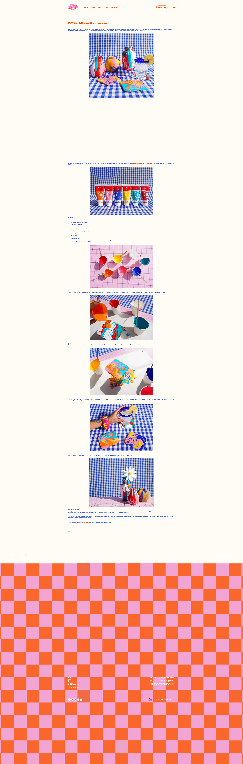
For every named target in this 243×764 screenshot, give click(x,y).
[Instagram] (69, 699)
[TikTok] (72, 699)
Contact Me (162, 7)
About (86, 7)
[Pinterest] (78, 699)
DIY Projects (70, 531)
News (93, 7)
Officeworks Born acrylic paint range (143, 163)
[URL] (81, 699)
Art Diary (114, 7)
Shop (106, 7)
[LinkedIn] (75, 699)
